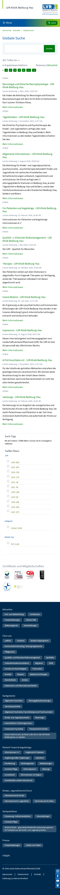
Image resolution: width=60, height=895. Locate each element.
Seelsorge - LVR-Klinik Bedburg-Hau (21, 397)
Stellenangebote (11, 625)
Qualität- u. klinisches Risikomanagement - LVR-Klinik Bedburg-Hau (27, 239)
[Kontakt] (57, 885)
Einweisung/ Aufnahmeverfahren (17, 816)
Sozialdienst (10, 775)
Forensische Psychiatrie (14, 729)
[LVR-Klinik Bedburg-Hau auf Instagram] (57, 871)
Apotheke (50, 657)
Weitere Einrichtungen (38, 674)
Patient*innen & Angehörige (16, 747)
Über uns (7, 635)
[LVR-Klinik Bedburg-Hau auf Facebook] (57, 876)
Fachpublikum (9, 811)
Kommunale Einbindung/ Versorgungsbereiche (23, 646)
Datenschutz (23, 874)
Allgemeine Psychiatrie (13, 700)
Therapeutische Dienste (38, 729)
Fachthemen (35, 614)
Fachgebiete (8, 695)
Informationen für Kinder (14, 795)
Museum (20, 674)
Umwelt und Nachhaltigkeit (15, 669)
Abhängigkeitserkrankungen (40, 700)
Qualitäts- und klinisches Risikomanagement (22, 657)
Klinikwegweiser (27, 763)
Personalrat (37, 669)
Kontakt (8, 674)
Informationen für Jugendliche (17, 801)
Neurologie (39, 717)
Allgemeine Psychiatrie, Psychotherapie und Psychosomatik (28, 712)
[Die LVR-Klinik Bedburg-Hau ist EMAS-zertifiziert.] (6, 574)
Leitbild (8, 640)
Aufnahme (40, 758)
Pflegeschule (10, 652)
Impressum (7, 874)
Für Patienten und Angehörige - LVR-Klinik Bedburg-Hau (29, 210)
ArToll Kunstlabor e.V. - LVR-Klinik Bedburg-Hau (27, 360)
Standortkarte (10, 680)
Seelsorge (46, 769)
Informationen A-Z (12, 752)
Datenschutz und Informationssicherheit (20, 685)
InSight (6, 855)
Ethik (51, 663)
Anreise (25, 680)
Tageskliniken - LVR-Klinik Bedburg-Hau (23, 117)
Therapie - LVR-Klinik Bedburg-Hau (20, 263)
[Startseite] (50, 7)
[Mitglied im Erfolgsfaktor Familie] (18, 574)
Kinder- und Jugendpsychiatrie (17, 717)
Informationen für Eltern (44, 801)
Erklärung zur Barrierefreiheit (15, 878)
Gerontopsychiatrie (12, 706)
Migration (39, 663)
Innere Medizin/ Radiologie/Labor (18, 723)
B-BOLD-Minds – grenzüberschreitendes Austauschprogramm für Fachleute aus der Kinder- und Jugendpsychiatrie (29, 828)
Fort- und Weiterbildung (14, 614)
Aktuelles (7, 609)
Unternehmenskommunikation (17, 663)
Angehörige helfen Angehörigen (17, 758)
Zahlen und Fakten (33, 845)
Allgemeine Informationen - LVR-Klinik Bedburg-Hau (27, 155)
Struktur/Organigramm (40, 640)
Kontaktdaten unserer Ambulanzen (18, 780)
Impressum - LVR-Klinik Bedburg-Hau (22, 330)
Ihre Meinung (10, 763)
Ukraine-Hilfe (31, 620)
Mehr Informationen (12, 107)
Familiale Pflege (11, 769)
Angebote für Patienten (35, 752)
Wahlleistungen (46, 763)
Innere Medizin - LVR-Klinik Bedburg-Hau (24, 297)
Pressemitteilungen (12, 620)
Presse (5, 840)
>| (34, 70)
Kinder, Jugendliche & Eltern (17, 790)
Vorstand (20, 640)
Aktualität (52, 65)
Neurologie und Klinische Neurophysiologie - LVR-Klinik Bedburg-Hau (28, 85)
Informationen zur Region (31, 775)
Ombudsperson (29, 769)
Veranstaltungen (30, 625)
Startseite (16, 30)
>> (29, 70)
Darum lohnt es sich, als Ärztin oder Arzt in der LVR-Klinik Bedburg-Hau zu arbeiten (27, 735)
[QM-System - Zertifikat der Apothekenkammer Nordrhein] (30, 574)
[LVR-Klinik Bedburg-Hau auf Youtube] (57, 880)
